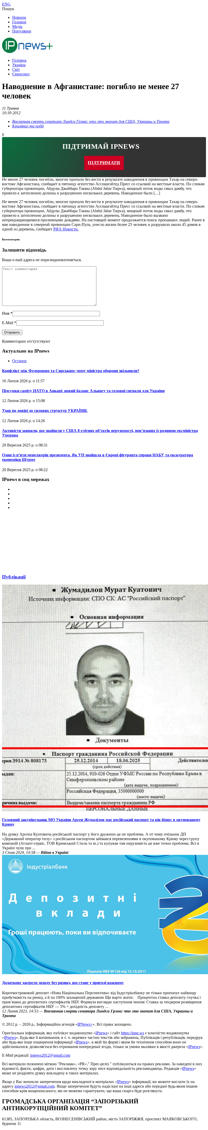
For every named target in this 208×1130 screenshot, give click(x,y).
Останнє (19, 361)
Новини (19, 17)
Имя (7, 313)
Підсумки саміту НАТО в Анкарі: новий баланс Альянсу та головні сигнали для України (83, 391)
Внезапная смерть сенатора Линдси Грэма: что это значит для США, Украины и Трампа (90, 121)
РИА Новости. (66, 229)
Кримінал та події (28, 126)
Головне (19, 22)
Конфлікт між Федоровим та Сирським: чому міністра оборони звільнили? (70, 371)
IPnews (101, 1033)
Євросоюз (20, 74)
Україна (19, 65)
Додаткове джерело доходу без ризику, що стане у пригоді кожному (63, 983)
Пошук (8, 9)
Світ (16, 69)
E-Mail (9, 323)
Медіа (17, 26)
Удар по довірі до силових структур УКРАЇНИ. (45, 410)
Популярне (21, 31)
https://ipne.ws (132, 1033)
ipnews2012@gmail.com (50, 1055)
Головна (19, 60)
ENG (6, 4)
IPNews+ (85, 1024)
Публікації (14, 576)
